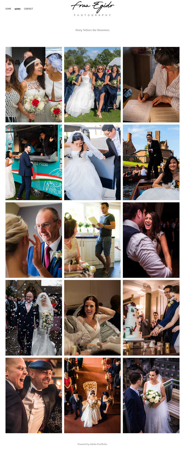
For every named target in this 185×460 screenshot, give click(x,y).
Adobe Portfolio (98, 444)
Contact (28, 8)
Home (8, 8)
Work (18, 8)
